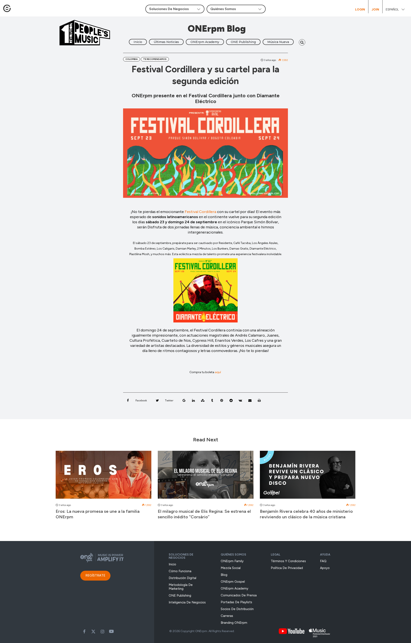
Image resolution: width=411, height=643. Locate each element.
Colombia (131, 59)
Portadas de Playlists (236, 602)
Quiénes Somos (233, 554)
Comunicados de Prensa (239, 595)
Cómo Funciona (180, 571)
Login (360, 9)
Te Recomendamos (155, 59)
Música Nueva (278, 42)
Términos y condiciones (288, 561)
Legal (275, 554)
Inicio (138, 42)
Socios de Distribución (237, 609)
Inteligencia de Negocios (187, 602)
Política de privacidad (287, 568)
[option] (103, 487)
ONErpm (201, 631)
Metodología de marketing (181, 587)
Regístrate (95, 575)
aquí (218, 372)
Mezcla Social (231, 568)
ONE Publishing (243, 42)
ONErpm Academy (205, 42)
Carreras (227, 616)
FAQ (323, 561)
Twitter (93, 631)
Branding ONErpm (234, 623)
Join (375, 9)
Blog (224, 575)
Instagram (102, 631)
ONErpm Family (232, 561)
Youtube (111, 631)
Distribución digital (182, 578)
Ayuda (325, 554)
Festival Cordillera (200, 211)
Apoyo (325, 568)
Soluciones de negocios (181, 556)
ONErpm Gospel (233, 582)
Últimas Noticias (166, 42)
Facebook (84, 631)
